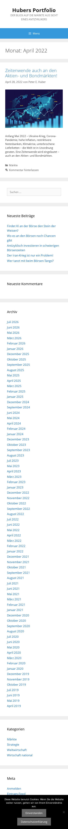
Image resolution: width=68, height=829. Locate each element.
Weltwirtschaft (17, 750)
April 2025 (14, 381)
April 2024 (14, 423)
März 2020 (14, 658)
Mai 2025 (13, 375)
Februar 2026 (16, 343)
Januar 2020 (15, 669)
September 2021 (18, 573)
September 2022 (18, 509)
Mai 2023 (13, 466)
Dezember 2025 (18, 354)
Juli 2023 (13, 461)
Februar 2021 (16, 605)
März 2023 (14, 477)
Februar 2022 (16, 546)
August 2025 (15, 370)
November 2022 (18, 498)
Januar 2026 (15, 349)
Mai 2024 (13, 418)
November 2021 (18, 562)
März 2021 (14, 599)
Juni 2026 (13, 327)
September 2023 (18, 450)
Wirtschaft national (19, 755)
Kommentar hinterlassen (24, 170)
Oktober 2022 (16, 503)
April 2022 (14, 535)
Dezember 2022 (18, 493)
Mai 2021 (13, 594)
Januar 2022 (15, 551)
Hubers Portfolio (34, 10)
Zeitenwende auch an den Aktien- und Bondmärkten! (31, 72)
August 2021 (15, 578)
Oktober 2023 (16, 445)
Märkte (13, 165)
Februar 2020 (16, 663)
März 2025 (14, 386)
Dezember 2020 (18, 615)
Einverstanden (34, 813)
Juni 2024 (13, 413)
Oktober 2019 (16, 685)
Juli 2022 (13, 519)
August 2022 (15, 514)
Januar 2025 (15, 397)
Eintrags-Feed (16, 794)
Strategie (13, 744)
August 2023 (15, 455)
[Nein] (63, 812)
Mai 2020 (13, 647)
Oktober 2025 (16, 359)
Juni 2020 (13, 642)
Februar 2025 (16, 391)
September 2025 (18, 365)
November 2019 (18, 679)
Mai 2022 (13, 530)
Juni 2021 (13, 589)
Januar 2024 (15, 434)
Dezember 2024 (18, 402)
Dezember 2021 (18, 557)
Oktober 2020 (16, 621)
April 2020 (14, 653)
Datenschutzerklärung (34, 821)
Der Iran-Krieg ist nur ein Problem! (30, 255)
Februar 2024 (16, 429)
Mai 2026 (13, 333)
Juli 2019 (13, 690)
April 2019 (14, 706)
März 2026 (14, 338)
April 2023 (14, 471)
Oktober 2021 (16, 567)
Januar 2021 (15, 610)
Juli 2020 (13, 637)
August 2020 (15, 631)
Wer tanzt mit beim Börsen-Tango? (30, 261)
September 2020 (18, 626)
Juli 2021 (13, 583)
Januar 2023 (15, 487)
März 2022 (14, 541)
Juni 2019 (13, 695)
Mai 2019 (13, 701)
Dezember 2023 (18, 439)
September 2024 (18, 407)
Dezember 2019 (18, 674)
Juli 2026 (13, 322)
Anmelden (14, 789)
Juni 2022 (13, 525)
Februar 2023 (16, 482)
